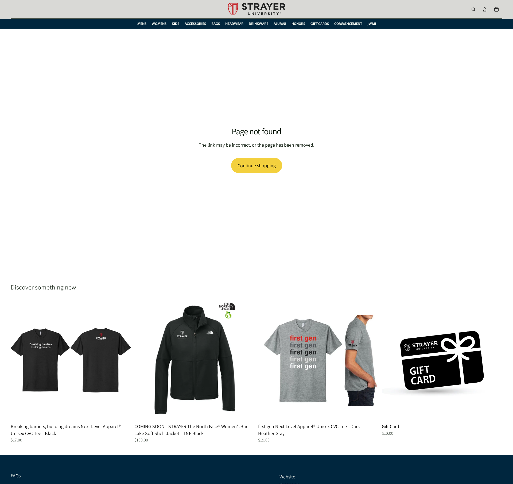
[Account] (485, 9)
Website (287, 477)
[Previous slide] (19, 361)
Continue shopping (257, 165)
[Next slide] (123, 361)
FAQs (16, 475)
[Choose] (123, 413)
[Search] (473, 9)
